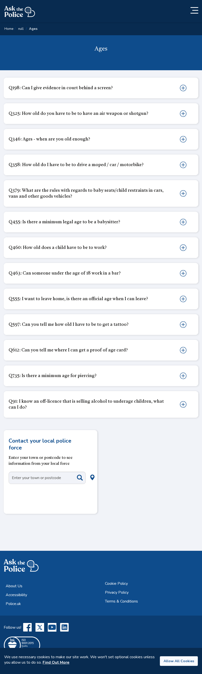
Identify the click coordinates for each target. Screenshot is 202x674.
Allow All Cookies (179, 661)
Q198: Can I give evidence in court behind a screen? (61, 88)
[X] (39, 627)
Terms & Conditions (121, 601)
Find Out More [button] (56, 662)
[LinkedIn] (64, 627)
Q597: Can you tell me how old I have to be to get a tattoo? (69, 324)
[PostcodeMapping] (76, 477)
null (21, 29)
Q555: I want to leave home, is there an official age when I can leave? (78, 299)
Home (8, 29)
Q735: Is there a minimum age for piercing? (53, 376)
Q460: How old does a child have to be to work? (58, 247)
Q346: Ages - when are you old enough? (49, 139)
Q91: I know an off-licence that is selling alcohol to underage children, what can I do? (86, 404)
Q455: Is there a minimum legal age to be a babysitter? (64, 222)
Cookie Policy (116, 583)
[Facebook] (27, 627)
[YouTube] (52, 627)
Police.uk (13, 603)
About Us (14, 586)
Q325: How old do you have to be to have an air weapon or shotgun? (78, 113)
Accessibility (16, 595)
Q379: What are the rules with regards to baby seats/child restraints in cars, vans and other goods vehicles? (86, 193)
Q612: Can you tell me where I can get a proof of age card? (68, 350)
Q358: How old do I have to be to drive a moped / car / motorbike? (76, 165)
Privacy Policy (117, 592)
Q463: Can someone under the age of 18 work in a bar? (65, 273)
